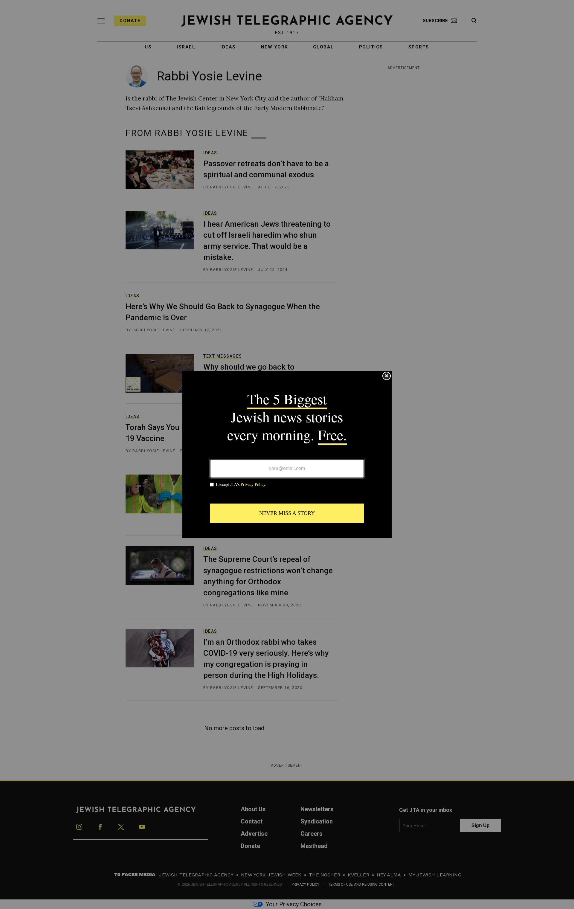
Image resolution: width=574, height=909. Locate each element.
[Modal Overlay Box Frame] (287, 454)
